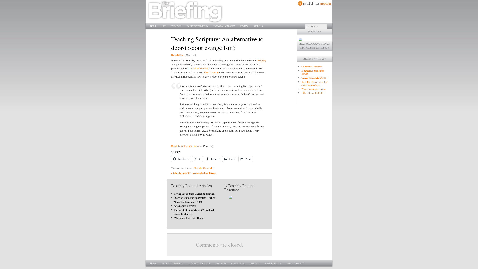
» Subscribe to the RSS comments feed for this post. (193, 173)
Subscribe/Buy (273, 263)
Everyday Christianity (203, 168)
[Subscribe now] (300, 40)
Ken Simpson (211, 72)
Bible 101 (259, 26)
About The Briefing (173, 263)
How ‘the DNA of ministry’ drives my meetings (314, 83)
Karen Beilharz (177, 55)
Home (153, 26)
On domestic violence (311, 66)
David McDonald (198, 68)
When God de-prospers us (313, 89)
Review (244, 26)
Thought (176, 26)
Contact (254, 263)
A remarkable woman (185, 206)
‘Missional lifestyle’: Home (188, 218)
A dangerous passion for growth (312, 72)
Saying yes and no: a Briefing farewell (194, 193)
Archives (220, 263)
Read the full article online (185, 146)
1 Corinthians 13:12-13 (312, 93)
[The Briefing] (185, 21)
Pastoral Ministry (224, 26)
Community (237, 263)
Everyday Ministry (197, 26)
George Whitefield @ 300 (313, 77)
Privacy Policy (295, 263)
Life (164, 26)
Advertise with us (199, 263)
